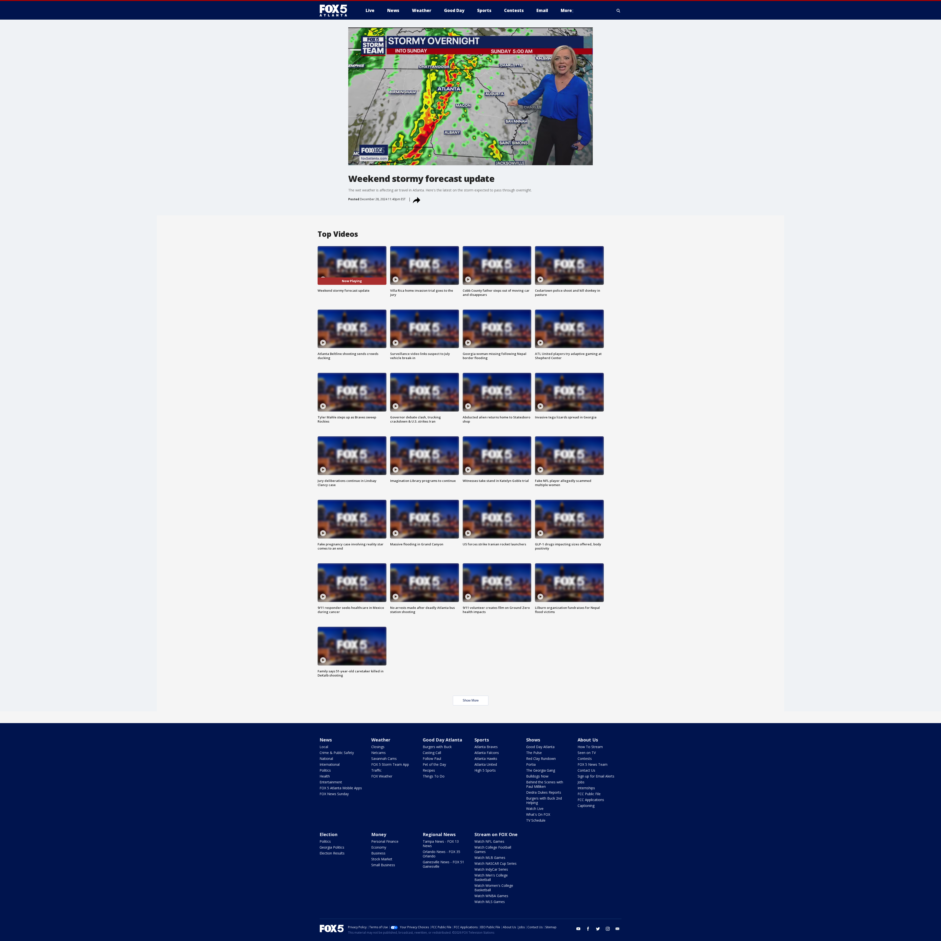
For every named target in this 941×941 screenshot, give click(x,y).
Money (378, 834)
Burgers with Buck (437, 746)
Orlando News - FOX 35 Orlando (441, 853)
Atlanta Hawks (485, 758)
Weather (380, 740)
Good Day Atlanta (442, 740)
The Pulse (534, 752)
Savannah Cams (384, 758)
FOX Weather (381, 776)
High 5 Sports (485, 770)
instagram (608, 929)
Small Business (383, 865)
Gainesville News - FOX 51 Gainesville (443, 864)
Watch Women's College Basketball (493, 887)
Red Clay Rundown (541, 758)
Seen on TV (587, 752)
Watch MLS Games (489, 901)
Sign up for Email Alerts (596, 776)
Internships (586, 788)
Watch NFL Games (489, 841)
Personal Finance (384, 841)
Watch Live (535, 808)
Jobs (581, 782)
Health (325, 776)
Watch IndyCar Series (491, 869)
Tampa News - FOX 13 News (441, 843)
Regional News (439, 834)
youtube (578, 929)
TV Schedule (535, 820)
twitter (598, 929)
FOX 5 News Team (592, 764)
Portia (531, 764)
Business (378, 853)
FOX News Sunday (334, 793)
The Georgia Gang (540, 770)
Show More (471, 700)
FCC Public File (589, 793)
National (326, 758)
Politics (325, 770)
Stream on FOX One (496, 834)
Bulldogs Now (537, 776)
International (330, 764)
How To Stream (590, 746)
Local (324, 746)
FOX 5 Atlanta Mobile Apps (341, 788)
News (326, 740)
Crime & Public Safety (337, 752)
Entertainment (331, 782)
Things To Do (434, 776)
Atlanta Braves (486, 746)
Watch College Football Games (492, 849)
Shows (533, 740)
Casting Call (432, 752)
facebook (588, 929)
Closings (377, 746)
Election (328, 834)
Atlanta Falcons (486, 752)
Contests (585, 758)
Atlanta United (485, 764)
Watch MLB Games (489, 857)
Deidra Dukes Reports (543, 792)
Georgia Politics (332, 847)
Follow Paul (432, 758)
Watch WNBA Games (491, 895)
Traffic (376, 770)
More (566, 10)
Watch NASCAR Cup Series (495, 863)
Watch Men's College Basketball (491, 877)
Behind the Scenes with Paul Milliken (544, 784)
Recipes (429, 770)
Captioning (586, 805)
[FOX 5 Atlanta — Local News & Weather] (336, 10)
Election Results (332, 853)
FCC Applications (591, 799)
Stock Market (381, 859)
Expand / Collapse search (618, 10)
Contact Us (586, 770)
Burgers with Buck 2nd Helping (544, 800)
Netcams (378, 752)
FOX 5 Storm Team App (390, 764)
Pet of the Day (434, 764)
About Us (588, 740)
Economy (378, 847)
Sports (481, 740)
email (617, 929)
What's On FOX (538, 814)
